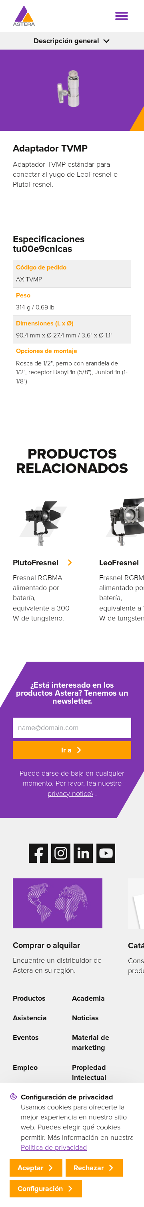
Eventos (26, 1037)
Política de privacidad (54, 1147)
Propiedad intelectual (89, 1072)
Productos (29, 998)
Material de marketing (90, 1042)
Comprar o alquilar (46, 945)
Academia (88, 998)
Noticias (85, 1018)
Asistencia (30, 1018)
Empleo (25, 1067)
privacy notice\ (70, 793)
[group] (43, 557)
